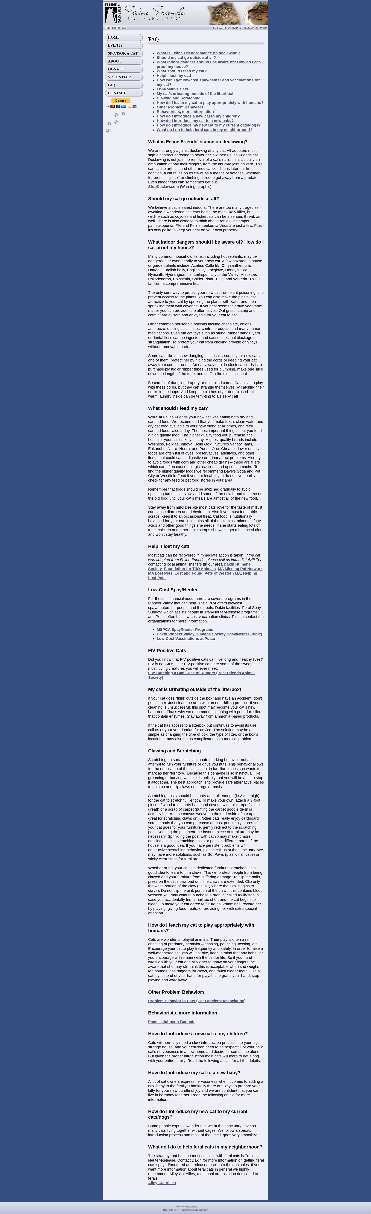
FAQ (111, 85)
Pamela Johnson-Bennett (171, 1022)
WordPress (191, 1206)
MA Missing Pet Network (240, 569)
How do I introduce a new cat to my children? (198, 116)
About (114, 61)
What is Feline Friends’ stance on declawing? (198, 53)
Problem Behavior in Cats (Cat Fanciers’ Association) (197, 1001)
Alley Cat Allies (162, 1183)
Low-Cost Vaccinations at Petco (186, 638)
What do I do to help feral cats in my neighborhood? (204, 130)
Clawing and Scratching (179, 98)
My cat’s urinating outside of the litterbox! (195, 94)
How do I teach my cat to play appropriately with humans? (210, 103)
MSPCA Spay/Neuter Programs (185, 629)
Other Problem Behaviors (180, 107)
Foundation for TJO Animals (190, 569)
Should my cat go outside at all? (186, 57)
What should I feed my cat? (182, 71)
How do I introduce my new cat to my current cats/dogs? (209, 125)
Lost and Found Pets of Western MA (208, 573)
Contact (117, 93)
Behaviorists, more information (185, 112)
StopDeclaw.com (163, 187)
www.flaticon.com (199, 1210)
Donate (116, 69)
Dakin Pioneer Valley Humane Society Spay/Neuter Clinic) (209, 634)
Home (114, 37)
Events (115, 45)
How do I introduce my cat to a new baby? (195, 121)
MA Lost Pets (160, 573)
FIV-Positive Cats (172, 89)
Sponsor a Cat (123, 53)
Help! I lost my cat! (174, 75)
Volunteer (119, 77)
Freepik (182, 1210)
